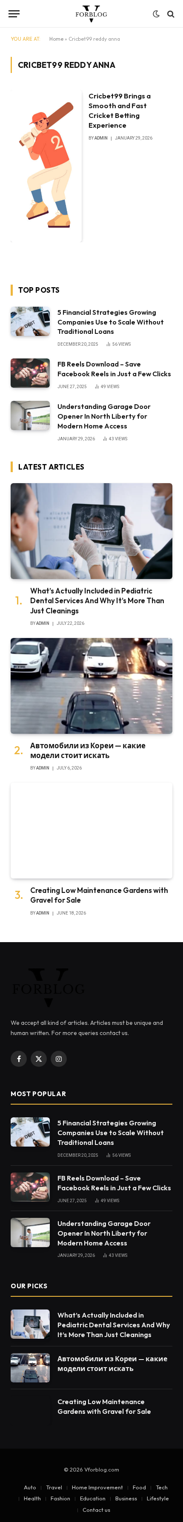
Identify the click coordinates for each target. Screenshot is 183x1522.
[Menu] (14, 13)
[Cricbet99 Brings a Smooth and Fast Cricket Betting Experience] (46, 166)
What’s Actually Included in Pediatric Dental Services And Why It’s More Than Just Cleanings (97, 600)
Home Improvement (97, 1487)
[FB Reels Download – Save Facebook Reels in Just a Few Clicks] (30, 373)
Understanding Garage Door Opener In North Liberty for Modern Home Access (104, 416)
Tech (162, 1487)
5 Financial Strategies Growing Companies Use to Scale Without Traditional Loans (110, 322)
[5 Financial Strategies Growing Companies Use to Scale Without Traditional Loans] (30, 321)
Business (126, 1498)
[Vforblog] (91, 14)
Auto (30, 1487)
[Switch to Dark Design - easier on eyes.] (156, 14)
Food (139, 1487)
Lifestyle (158, 1498)
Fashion (60, 1498)
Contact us (96, 1509)
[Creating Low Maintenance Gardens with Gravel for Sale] (91, 831)
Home (56, 39)
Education (93, 1498)
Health (32, 1498)
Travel (54, 1487)
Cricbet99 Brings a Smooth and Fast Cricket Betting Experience (120, 110)
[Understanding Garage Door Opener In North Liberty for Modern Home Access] (30, 415)
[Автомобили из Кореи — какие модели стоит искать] (91, 686)
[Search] (170, 13)
